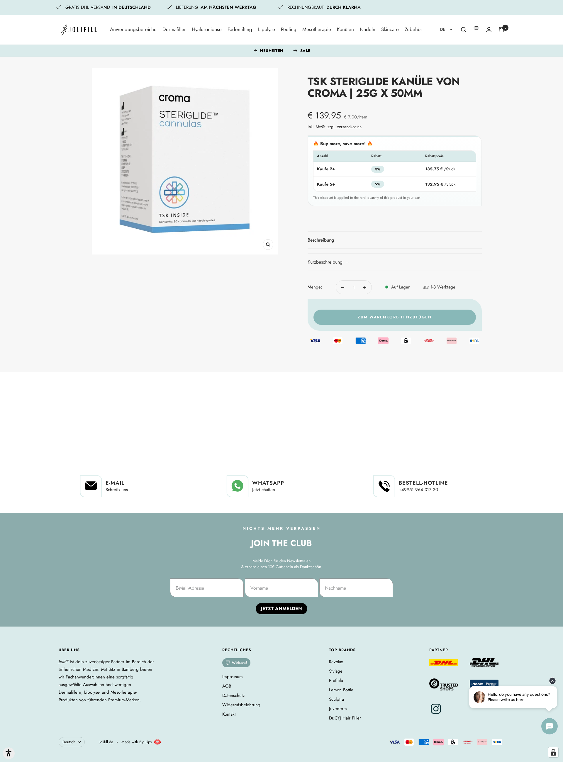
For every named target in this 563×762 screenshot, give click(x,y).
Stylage (335, 671)
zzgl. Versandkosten (345, 127)
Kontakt (229, 714)
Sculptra (336, 699)
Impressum (232, 676)
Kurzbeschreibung (329, 262)
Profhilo (336, 680)
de (443, 29)
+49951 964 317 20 (418, 489)
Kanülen (345, 29)
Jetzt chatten (263, 489)
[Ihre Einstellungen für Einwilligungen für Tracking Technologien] (553, 752)
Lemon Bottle (341, 690)
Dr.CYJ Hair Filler (345, 718)
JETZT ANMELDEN (281, 608)
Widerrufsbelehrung (241, 705)
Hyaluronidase (207, 29)
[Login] (488, 29)
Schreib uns (117, 489)
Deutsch (68, 742)
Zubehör (413, 29)
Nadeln (367, 29)
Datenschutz (233, 695)
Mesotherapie (316, 29)
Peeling (288, 29)
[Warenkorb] (501, 29)
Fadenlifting (240, 29)
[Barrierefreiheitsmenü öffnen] (9, 753)
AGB (226, 686)
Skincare (390, 29)
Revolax (336, 662)
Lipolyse (266, 29)
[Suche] (463, 29)
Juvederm (338, 708)
